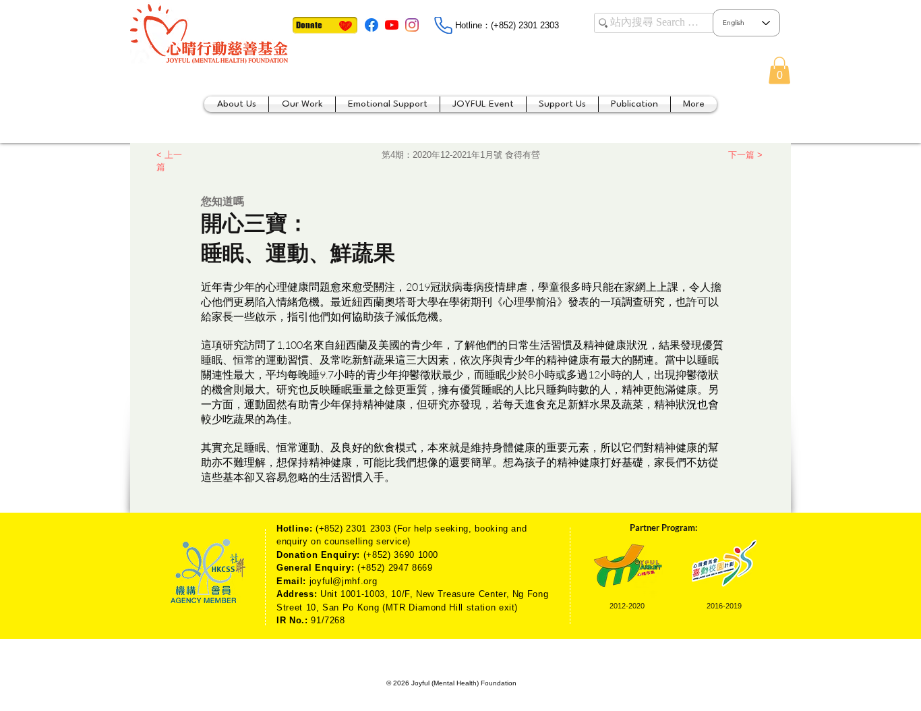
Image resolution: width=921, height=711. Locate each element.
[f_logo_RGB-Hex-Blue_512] (371, 25)
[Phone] (443, 25)
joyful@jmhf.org (343, 581)
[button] (779, 70)
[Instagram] (412, 25)
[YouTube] (391, 25)
